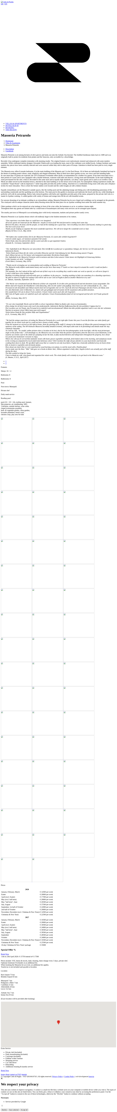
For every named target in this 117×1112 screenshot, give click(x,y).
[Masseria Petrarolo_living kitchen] (48, 661)
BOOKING (9, 128)
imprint (24, 1074)
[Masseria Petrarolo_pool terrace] (79, 734)
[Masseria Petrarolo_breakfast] (79, 465)
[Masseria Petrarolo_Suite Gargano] (16, 490)
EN (6, 4)
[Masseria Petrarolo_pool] (16, 710)
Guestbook (9, 151)
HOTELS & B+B (12, 126)
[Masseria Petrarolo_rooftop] (79, 514)
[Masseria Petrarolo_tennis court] (79, 759)
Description (9, 149)
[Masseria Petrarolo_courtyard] (48, 441)
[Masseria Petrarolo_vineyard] (16, 783)
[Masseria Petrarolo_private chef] (16, 759)
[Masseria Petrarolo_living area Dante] (16, 588)
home (3, 1074)
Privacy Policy (57, 1076)
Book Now (5, 954)
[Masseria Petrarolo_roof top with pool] (79, 539)
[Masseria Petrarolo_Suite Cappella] (16, 563)
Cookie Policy (69, 1076)
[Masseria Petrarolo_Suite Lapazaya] (79, 783)
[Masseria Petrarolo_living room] (79, 563)
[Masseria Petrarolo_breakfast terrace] (48, 465)
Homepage (9, 141)
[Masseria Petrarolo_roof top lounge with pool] (16, 539)
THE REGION (11, 130)
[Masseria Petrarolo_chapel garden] (79, 612)
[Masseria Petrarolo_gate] (16, 465)
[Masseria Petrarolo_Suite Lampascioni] (48, 783)
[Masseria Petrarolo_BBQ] (79, 637)
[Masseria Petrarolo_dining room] (16, 637)
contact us (13, 1074)
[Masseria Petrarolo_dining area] (48, 637)
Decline (4, 1110)
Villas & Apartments (12, 143)
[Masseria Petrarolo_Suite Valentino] (48, 685)
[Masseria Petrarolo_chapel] (48, 612)
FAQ (19, 1074)
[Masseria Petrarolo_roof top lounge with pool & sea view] (48, 539)
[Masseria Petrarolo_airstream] (79, 832)
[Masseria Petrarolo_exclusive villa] (16, 441)
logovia (91, 1076)
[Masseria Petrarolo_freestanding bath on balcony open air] (48, 563)
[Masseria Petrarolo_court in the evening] (16, 832)
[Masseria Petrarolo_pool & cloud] (16, 734)
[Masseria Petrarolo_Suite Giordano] (48, 490)
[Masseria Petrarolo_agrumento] (16, 612)
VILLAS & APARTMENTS (16, 124)
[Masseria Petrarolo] (48, 808)
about (7, 1074)
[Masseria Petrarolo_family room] (79, 661)
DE (2, 4)
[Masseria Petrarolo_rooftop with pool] (48, 514)
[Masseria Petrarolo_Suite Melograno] (16, 661)
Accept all (24, 1110)
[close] (2, 1079)
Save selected (14, 1110)
